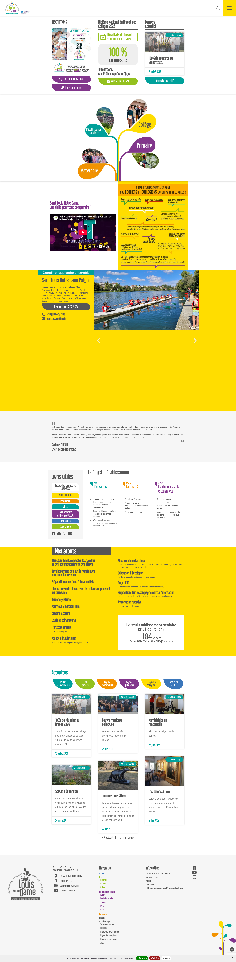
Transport (103, 902)
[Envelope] (70, 534)
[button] (98, 341)
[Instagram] (64, 534)
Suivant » (131, 838)
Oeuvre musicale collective (112, 722)
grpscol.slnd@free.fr (56, 318)
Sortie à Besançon (66, 791)
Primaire (103, 883)
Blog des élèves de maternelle (109, 931)
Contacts (102, 918)
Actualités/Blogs (104, 921)
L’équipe (102, 894)
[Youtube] (59, 534)
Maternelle (103, 880)
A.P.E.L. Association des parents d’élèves (158, 873)
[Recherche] (217, 8)
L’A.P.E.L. (102, 906)
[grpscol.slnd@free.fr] (43, 319)
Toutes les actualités (107, 924)
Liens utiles (103, 914)
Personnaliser (166, 958)
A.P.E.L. (102, 942)
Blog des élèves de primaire (108, 935)
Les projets (103, 928)
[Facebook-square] (53, 534)
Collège (102, 887)
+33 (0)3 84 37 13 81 (56, 314)
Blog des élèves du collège (108, 939)
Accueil (101, 873)
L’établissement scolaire (107, 892)
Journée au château (114, 795)
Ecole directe (150, 884)
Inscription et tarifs (106, 898)
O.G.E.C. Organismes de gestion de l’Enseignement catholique (164, 888)
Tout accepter (143, 958)
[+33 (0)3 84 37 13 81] (43, 314)
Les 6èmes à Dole (159, 791)
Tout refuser (155, 958)
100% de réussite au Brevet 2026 (161, 60)
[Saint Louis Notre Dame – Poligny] (17, 8)
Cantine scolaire (61, 613)
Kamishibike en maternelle (158, 722)
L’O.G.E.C (102, 909)
